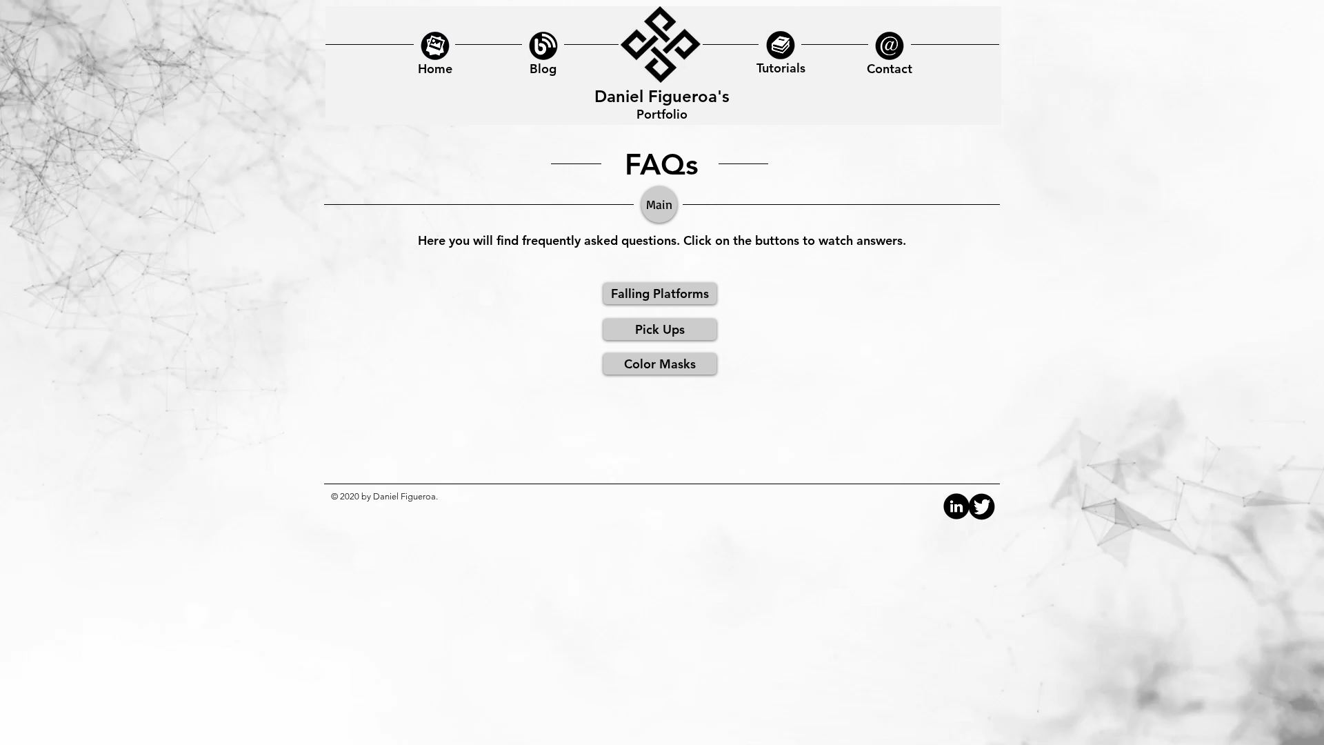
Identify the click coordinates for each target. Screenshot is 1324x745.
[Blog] (435, 45)
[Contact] (889, 45)
